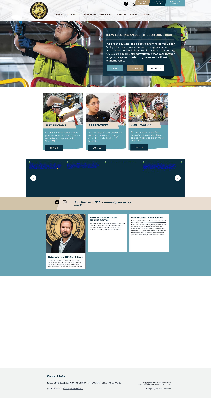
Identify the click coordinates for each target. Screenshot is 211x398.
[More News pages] (136, 14)
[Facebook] (57, 202)
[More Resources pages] (95, 14)
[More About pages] (62, 14)
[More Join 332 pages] (149, 14)
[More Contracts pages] (112, 14)
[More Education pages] (79, 14)
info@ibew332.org (73, 388)
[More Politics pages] (125, 14)
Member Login (142, 2)
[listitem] (121, 178)
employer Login (158, 2)
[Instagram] (64, 202)
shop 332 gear (175, 2)
